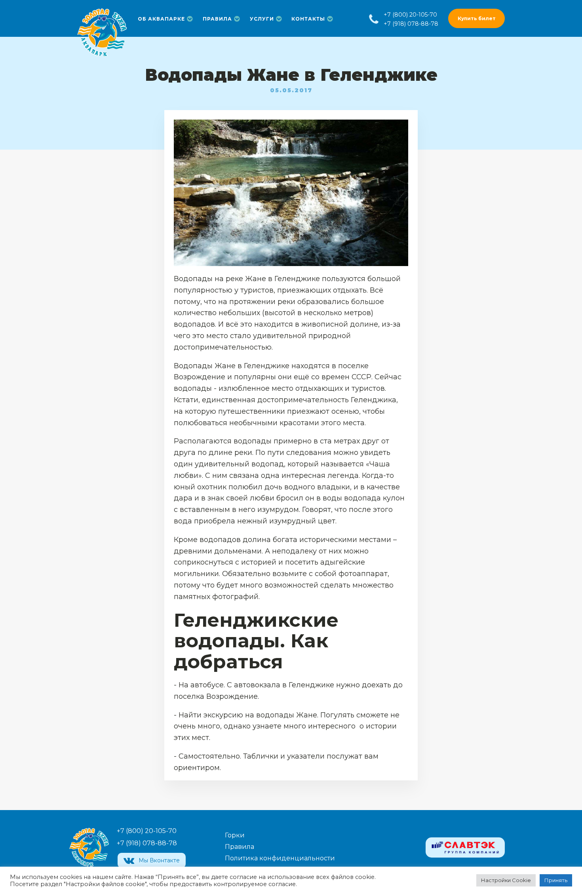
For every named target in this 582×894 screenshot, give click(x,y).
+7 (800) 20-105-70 (410, 14)
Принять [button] (555, 880)
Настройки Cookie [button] (506, 880)
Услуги (262, 19)
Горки (235, 835)
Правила (217, 19)
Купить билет (477, 18)
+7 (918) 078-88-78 (411, 23)
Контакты (308, 19)
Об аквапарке (161, 19)
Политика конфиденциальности (280, 858)
